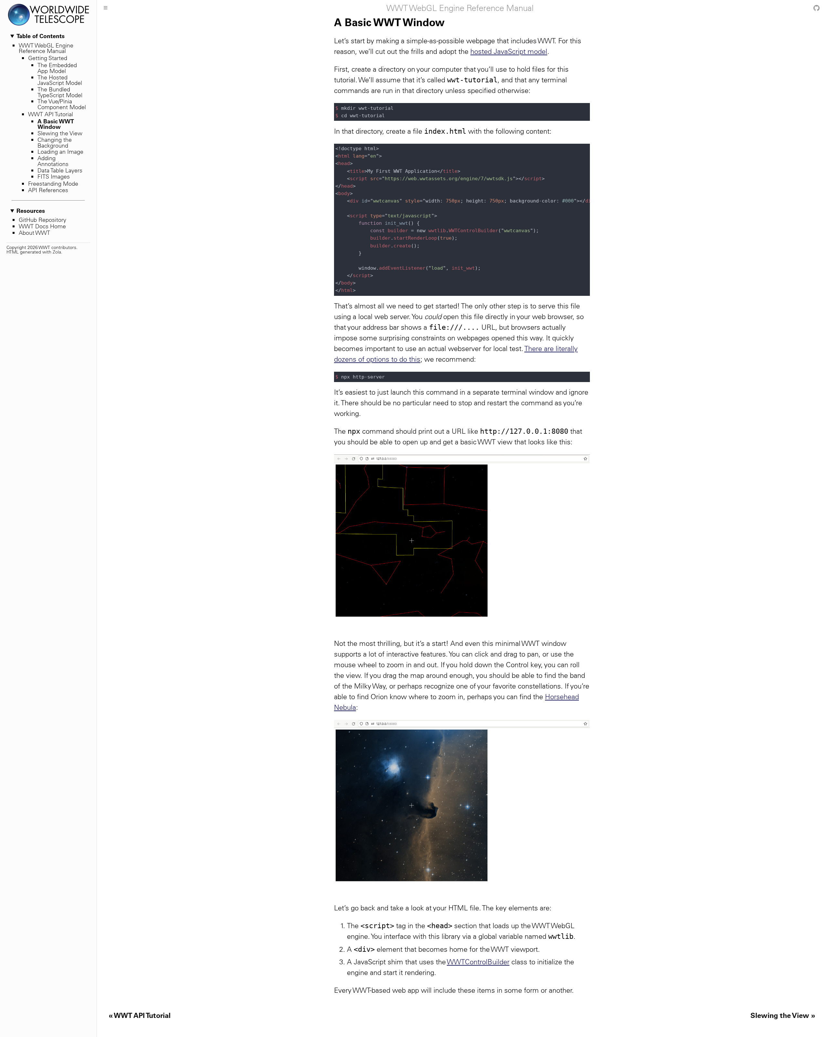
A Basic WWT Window (55, 124)
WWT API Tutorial (50, 114)
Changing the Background (54, 142)
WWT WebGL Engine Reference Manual (46, 48)
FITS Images (53, 176)
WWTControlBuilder (478, 961)
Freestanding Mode (53, 183)
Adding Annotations (52, 161)
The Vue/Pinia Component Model (61, 104)
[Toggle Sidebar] (105, 8)
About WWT (34, 232)
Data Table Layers (59, 170)
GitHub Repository (42, 219)
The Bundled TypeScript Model (59, 92)
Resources (30, 211)
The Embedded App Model (57, 68)
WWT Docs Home (42, 226)
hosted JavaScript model (508, 51)
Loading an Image (60, 151)
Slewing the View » (782, 1015)
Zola (57, 252)
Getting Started (47, 58)
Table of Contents (40, 36)
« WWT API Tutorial (140, 1015)
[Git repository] (816, 8)
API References (48, 190)
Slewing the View (59, 133)
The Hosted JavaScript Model (59, 80)
